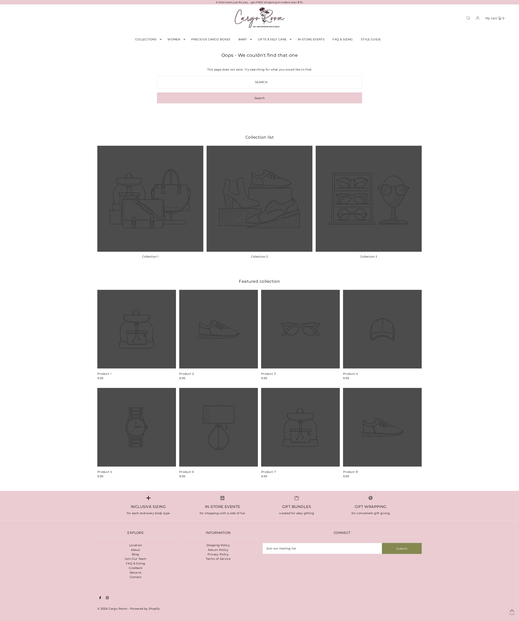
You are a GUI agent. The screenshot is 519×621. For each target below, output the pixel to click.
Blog (135, 554)
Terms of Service (218, 559)
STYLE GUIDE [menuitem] (371, 39)
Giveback (135, 568)
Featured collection (259, 281)
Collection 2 (259, 256)
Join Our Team (135, 559)
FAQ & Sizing (135, 563)
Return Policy (218, 550)
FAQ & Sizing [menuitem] (342, 39)
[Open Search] (468, 17)
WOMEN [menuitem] (173, 39)
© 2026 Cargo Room (112, 608)
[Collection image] (150, 199)
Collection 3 (368, 256)
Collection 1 (150, 256)
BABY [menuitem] (242, 39)
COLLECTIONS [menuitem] (146, 39)
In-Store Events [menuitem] (311, 39)
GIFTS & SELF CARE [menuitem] (272, 39)
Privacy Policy (218, 554)
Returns (135, 572)
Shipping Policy (218, 545)
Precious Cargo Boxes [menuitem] (210, 39)
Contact (136, 577)
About (135, 550)
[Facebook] (100, 598)
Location (135, 545)
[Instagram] (107, 598)
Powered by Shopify (145, 608)
